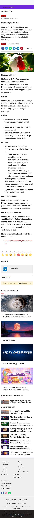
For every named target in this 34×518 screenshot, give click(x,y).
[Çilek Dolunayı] (17, 329)
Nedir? (11, 11)
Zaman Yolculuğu (23, 472)
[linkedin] (17, 48)
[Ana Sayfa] (2, 11)
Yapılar (4, 469)
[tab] (6, 278)
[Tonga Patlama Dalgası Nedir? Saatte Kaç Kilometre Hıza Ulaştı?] (17, 303)
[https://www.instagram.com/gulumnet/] (6, 493)
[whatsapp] (10, 48)
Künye (19, 499)
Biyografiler (4, 474)
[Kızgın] (18, 252)
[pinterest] (21, 48)
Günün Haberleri (17, 477)
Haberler (6, 11)
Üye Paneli (16, 474)
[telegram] (14, 48)
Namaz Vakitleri (5, 488)
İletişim (25, 499)
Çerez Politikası (11, 503)
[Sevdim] (10, 252)
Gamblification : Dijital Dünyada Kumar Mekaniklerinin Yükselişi (16, 388)
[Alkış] (6, 252)
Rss (7, 499)
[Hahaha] (22, 252)
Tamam (20, 516)
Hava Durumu (5, 481)
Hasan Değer (14, 268)
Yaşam (20, 469)
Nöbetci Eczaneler (6, 486)
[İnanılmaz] (26, 252)
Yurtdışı (4, 472)
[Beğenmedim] (14, 252)
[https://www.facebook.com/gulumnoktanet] (2, 493)
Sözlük (4, 467)
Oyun (19, 462)
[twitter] (6, 48)
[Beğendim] (2, 252)
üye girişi (20, 283)
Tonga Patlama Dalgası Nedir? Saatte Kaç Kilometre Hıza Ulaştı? (17, 316)
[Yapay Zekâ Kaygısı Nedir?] (17, 352)
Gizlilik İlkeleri (22, 503)
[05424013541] (9, 493)
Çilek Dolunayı (9, 340)
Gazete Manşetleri (6, 483)
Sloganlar (5, 464)
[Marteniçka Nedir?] (17, 62)
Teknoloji (21, 467)
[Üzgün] (30, 252)
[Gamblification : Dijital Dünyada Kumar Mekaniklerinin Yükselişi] (17, 376)
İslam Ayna (5, 462)
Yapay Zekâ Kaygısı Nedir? (14, 364)
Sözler (20, 464)
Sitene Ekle (13, 499)
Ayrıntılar (14, 516)
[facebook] (2, 48)
